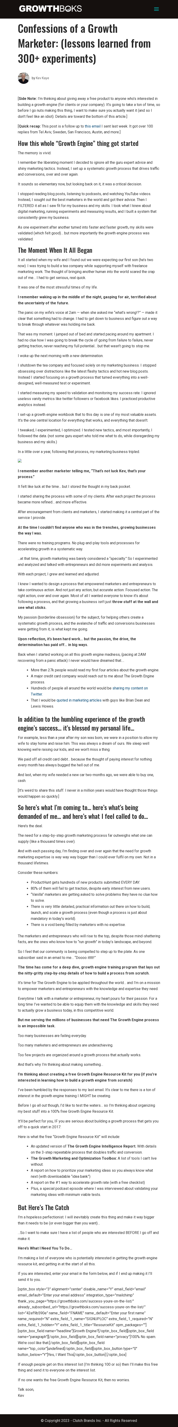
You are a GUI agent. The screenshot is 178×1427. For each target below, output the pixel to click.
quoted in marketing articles (79, 700)
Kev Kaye (42, 78)
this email (93, 126)
